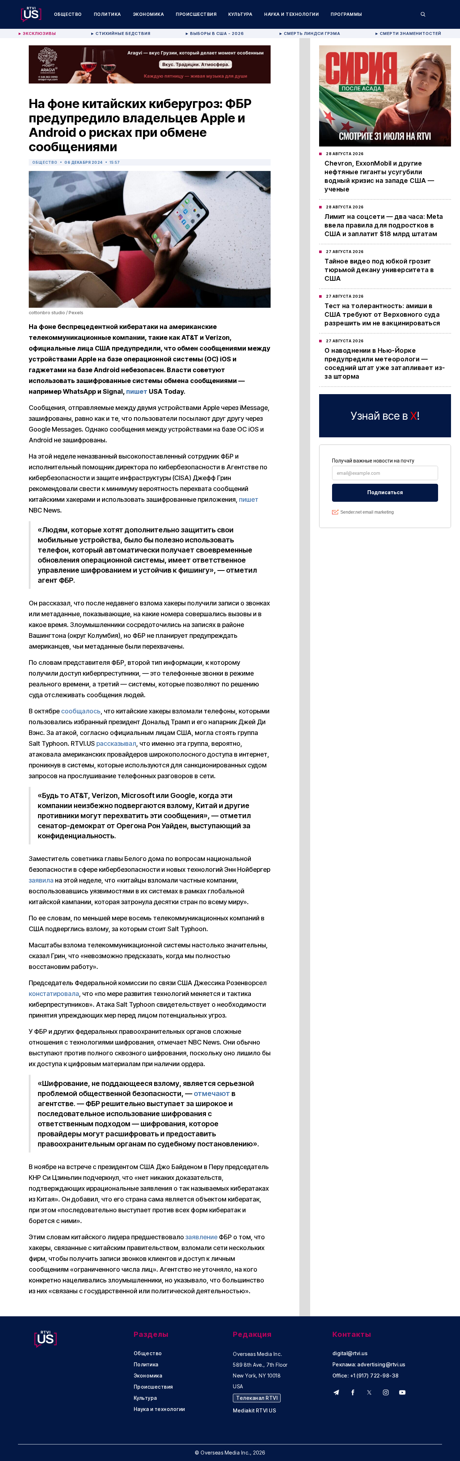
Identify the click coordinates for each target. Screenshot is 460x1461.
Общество (68, 14)
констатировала (54, 993)
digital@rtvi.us (350, 1353)
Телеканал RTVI (256, 1398)
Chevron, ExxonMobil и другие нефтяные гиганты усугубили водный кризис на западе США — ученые (379, 176)
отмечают (212, 1093)
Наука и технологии (291, 14)
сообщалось (81, 711)
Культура (240, 14)
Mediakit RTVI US (254, 1410)
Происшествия (196, 14)
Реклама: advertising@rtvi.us (369, 1364)
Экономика (148, 14)
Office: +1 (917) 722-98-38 (365, 1376)
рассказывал (116, 743)
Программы (346, 14)
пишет (136, 391)
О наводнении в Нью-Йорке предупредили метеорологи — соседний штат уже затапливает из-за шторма (385, 363)
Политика (107, 14)
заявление (201, 1237)
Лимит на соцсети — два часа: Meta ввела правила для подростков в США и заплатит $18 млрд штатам (384, 225)
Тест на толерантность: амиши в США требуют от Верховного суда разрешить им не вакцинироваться (382, 314)
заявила (41, 880)
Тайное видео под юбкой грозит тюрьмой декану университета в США (379, 269)
